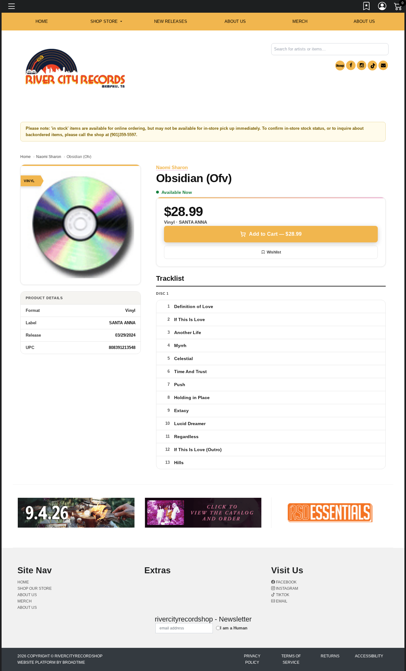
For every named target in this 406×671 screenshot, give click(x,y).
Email (281, 601)
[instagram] (361, 65)
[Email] (383, 65)
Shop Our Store (34, 588)
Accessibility (369, 656)
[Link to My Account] (382, 7)
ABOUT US (235, 21)
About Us (364, 21)
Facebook (286, 582)
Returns (330, 656)
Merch (299, 21)
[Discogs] (340, 65)
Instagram (286, 588)
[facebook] (350, 65)
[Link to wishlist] (366, 7)
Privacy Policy (252, 659)
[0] (398, 7)
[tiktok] (372, 65)
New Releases (170, 21)
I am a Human (233, 628)
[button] (106, 21)
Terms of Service (291, 659)
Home (25, 157)
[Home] (75, 68)
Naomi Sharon (48, 157)
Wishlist (274, 252)
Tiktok (282, 595)
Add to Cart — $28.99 (275, 234)
